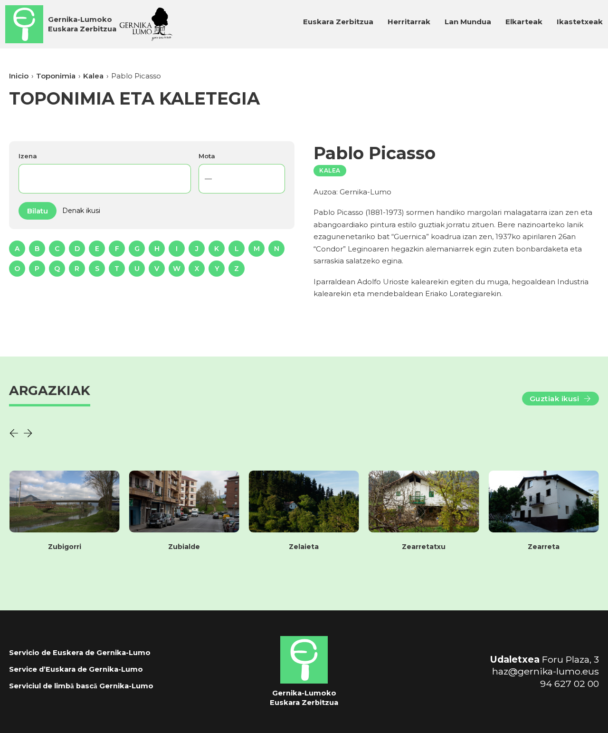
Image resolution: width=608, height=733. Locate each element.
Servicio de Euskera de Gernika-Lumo (80, 652)
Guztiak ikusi (555, 398)
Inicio (18, 75)
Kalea (93, 75)
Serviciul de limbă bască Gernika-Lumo (81, 686)
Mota (207, 156)
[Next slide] (28, 433)
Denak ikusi (81, 210)
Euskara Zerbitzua (338, 21)
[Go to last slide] (14, 433)
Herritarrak (409, 21)
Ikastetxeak (580, 21)
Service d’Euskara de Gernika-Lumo (76, 669)
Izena (28, 156)
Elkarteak (523, 21)
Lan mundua (468, 21)
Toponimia (56, 75)
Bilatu (37, 210)
